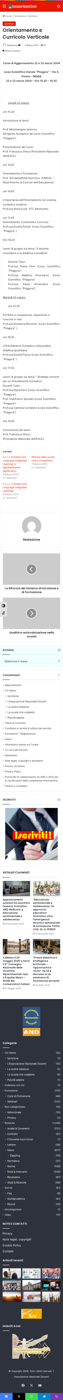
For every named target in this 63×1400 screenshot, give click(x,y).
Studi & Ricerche (16, 1182)
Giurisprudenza (16, 1198)
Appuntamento (13, 685)
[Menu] (4, 7)
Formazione (20, 16)
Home (8, 16)
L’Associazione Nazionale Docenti (27, 701)
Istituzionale (14, 1112)
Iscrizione (13, 696)
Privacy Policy (13, 771)
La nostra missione (18, 706)
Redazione (12, 45)
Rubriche (10, 1123)
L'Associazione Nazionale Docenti (26, 1063)
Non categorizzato (15, 1106)
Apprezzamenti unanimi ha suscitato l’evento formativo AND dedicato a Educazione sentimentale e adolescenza (16, 909)
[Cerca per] (58, 7)
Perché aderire (16, 717)
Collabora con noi (14, 1085)
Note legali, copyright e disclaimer (24, 760)
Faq (9, 1193)
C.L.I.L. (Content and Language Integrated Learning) (15, 487)
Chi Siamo (10, 690)
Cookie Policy (12, 1245)
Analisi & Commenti (18, 1128)
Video (8, 1214)
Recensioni (13, 1177)
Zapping (15, 1155)
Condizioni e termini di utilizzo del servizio (28, 728)
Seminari (33, 16)
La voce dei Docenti (16, 750)
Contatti (8, 1251)
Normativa (13, 1160)
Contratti (12, 1133)
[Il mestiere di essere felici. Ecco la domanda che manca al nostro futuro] (12, 1297)
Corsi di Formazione (18, 1096)
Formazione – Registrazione (20, 733)
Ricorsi (11, 1204)
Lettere (11, 1144)
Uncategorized (13, 1209)
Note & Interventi (17, 1171)
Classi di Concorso (15, 723)
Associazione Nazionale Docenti (31, 1376)
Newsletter (11, 755)
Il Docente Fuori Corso (20, 1139)
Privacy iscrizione (15, 766)
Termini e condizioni (16, 786)
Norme (11, 1166)
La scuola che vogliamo (21, 712)
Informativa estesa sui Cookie (21, 744)
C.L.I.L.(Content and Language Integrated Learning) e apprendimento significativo (15, 463)
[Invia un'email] (19, 45)
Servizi (8, 1187)
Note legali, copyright (17, 1239)
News (10, 1150)
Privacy (11, 1117)
